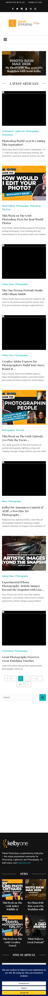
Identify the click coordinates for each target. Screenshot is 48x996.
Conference (8, 131)
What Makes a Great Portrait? (35, 940)
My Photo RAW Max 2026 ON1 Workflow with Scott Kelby (24, 69)
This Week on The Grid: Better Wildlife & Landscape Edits (12, 907)
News (4, 501)
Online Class (8, 284)
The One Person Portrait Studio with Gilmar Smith (22, 292)
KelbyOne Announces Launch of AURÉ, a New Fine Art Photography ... (22, 511)
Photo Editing (8, 206)
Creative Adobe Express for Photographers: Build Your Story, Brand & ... (23, 365)
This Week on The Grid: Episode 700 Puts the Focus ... (22, 438)
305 (20, 684)
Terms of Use (35, 2)
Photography (32, 131)
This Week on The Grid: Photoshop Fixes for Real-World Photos (22, 219)
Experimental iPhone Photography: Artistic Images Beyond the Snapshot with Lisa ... (23, 585)
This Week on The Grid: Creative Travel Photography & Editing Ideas (12, 945)
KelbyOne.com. (24, 863)
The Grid (6, 209)
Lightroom (20, 131)
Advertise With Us (15, 2)
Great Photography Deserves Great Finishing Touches (20, 658)
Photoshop (7, 135)
